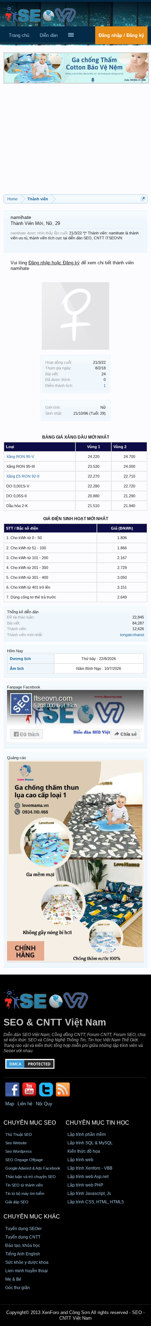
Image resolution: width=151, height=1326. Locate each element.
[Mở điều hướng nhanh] (143, 198)
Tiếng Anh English (22, 1253)
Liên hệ (25, 1103)
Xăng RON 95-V (20, 456)
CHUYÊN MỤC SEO (30, 1123)
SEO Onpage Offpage (24, 1160)
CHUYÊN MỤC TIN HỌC (97, 1123)
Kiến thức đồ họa (83, 1151)
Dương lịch (20, 658)
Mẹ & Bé (13, 1279)
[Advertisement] (75, 141)
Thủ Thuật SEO (18, 1134)
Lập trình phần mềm (86, 1134)
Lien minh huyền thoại (26, 1270)
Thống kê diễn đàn (23, 612)
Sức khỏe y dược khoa (26, 1262)
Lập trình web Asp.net (88, 1176)
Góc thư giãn (17, 1287)
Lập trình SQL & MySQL (90, 1142)
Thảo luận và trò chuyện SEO (30, 1177)
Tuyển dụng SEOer (23, 1228)
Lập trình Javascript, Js (89, 1193)
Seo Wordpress (18, 1151)
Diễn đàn (49, 35)
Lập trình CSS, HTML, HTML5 (95, 1201)
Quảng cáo (16, 758)
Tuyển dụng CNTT (22, 1237)
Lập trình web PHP (85, 1185)
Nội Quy (44, 1103)
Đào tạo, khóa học (22, 1245)
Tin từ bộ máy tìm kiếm (24, 1193)
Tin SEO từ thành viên (24, 1185)
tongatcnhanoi (132, 635)
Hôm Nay (15, 651)
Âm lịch (17, 668)
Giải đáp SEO (16, 1202)
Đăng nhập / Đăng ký (121, 35)
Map (9, 1103)
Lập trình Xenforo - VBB (89, 1168)
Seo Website (16, 1143)
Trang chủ (19, 35)
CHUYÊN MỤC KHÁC (32, 1217)
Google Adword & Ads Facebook (32, 1168)
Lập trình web (80, 1159)
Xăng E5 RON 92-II (22, 476)
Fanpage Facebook (23, 687)
